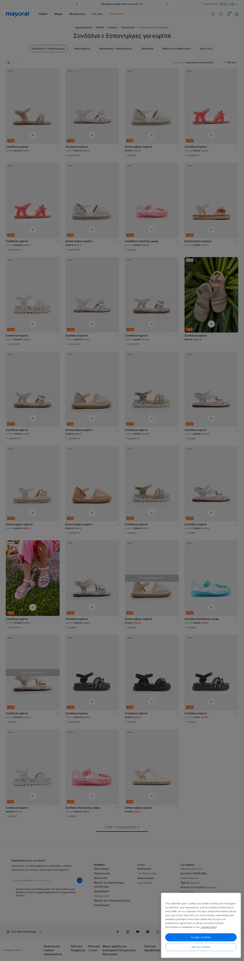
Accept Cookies (201, 937)
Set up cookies (201, 946)
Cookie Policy (209, 927)
